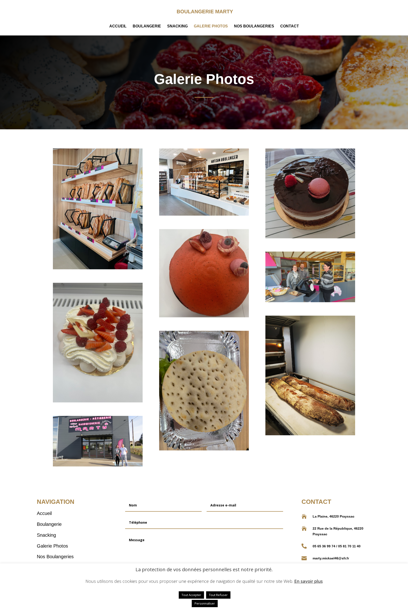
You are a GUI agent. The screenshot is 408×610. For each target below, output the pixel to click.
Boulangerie (147, 26)
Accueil (118, 26)
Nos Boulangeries (254, 26)
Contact (289, 26)
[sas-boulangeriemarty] (98, 208)
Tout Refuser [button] (218, 595)
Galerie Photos (211, 26)
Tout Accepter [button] (191, 595)
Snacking (177, 26)
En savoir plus (308, 581)
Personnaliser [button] (205, 603)
